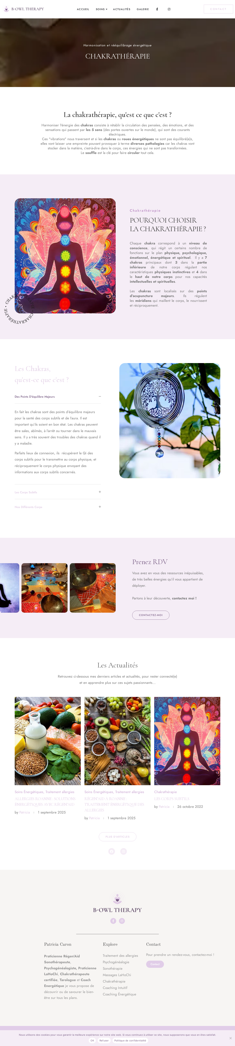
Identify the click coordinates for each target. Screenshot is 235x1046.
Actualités (121, 9)
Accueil (83, 9)
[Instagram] (123, 851)
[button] (6, 588)
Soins (100, 9)
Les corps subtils (171, 798)
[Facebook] (111, 851)
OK (92, 1040)
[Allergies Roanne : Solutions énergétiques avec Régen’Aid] (48, 741)
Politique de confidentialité (130, 1040)
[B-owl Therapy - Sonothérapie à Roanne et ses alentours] (23, 9)
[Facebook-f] (113, 921)
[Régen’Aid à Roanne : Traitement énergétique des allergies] (117, 741)
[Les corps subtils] (187, 741)
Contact (218, 9)
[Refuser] (230, 1038)
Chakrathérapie (165, 791)
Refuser (104, 1040)
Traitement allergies (60, 791)
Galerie (143, 9)
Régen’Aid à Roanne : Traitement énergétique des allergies (114, 804)
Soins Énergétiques (29, 791)
